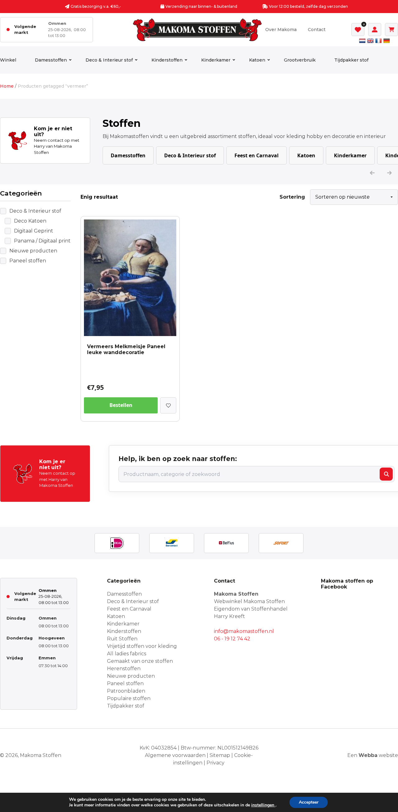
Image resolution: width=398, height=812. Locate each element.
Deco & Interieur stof (109, 60)
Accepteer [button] (308, 802)
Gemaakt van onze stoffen (140, 661)
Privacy (215, 763)
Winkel (8, 60)
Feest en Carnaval (256, 155)
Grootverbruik (300, 60)
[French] (378, 40)
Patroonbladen (126, 691)
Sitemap (220, 755)
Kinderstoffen (167, 60)
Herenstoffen (124, 668)
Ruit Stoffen (122, 639)
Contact (317, 29)
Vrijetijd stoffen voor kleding (142, 646)
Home (7, 86)
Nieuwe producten (33, 251)
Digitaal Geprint (33, 231)
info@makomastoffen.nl (244, 631)
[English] (370, 40)
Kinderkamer (215, 60)
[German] (386, 40)
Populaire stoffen (128, 698)
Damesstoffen (51, 60)
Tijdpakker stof (351, 60)
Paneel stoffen (27, 261)
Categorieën (21, 193)
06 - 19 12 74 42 (232, 639)
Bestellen (120, 405)
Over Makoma (281, 29)
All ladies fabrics (126, 654)
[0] (358, 29)
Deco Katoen (30, 221)
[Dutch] (362, 40)
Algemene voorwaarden (175, 755)
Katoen (257, 60)
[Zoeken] (386, 474)
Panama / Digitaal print (42, 241)
